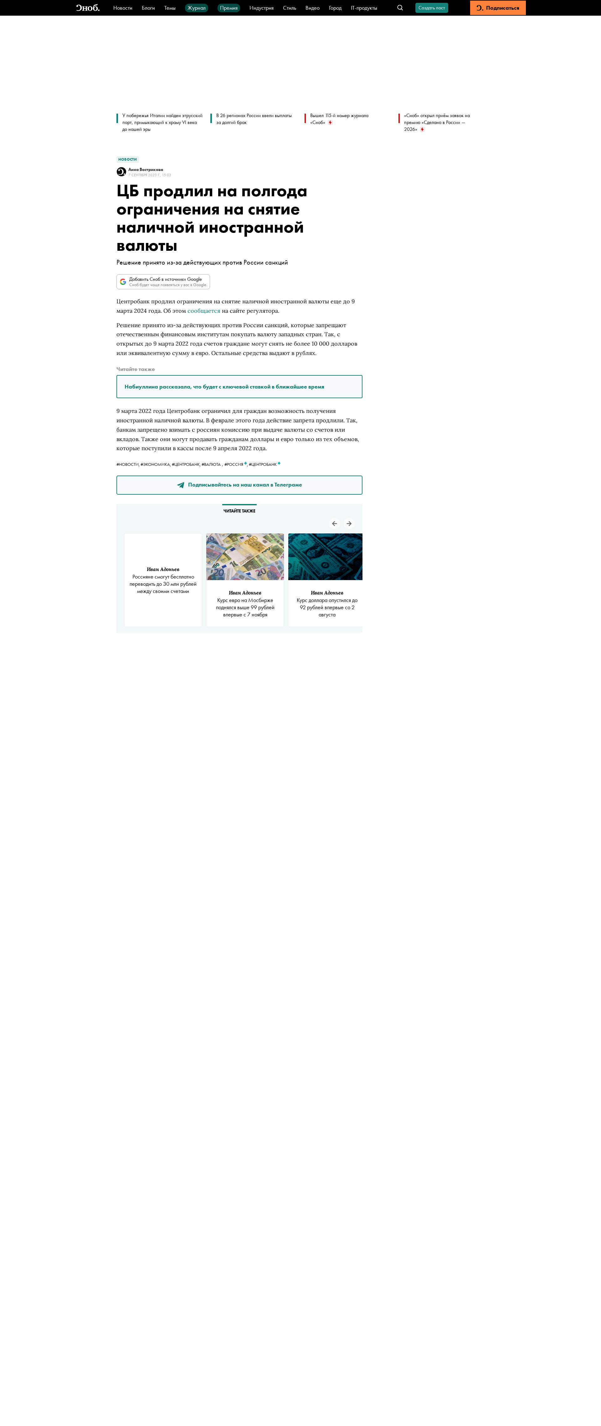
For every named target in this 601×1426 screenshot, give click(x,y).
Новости (122, 7)
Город (335, 7)
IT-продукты (364, 7)
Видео (313, 7)
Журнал (196, 7)
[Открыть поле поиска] (400, 8)
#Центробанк (263, 464)
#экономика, (156, 464)
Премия (229, 7)
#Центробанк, (187, 464)
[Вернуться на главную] (88, 8)
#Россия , (236, 464)
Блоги (148, 7)
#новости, (128, 464)
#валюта (211, 464)
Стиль (289, 7)
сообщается (203, 310)
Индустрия (261, 7)
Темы (170, 7)
